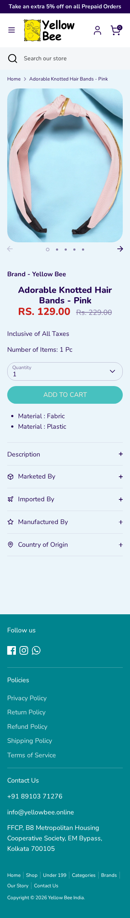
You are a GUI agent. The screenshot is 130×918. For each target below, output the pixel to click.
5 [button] (83, 249)
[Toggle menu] (11, 30)
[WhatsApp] (36, 650)
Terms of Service (31, 755)
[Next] (120, 249)
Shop (32, 875)
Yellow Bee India (66, 897)
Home (14, 78)
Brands (109, 875)
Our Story (18, 885)
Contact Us (46, 885)
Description (23, 454)
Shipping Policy (29, 740)
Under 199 (54, 875)
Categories (84, 875)
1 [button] (47, 249)
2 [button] (57, 249)
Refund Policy (27, 726)
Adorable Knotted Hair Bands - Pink (68, 78)
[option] (65, 165)
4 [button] (74, 249)
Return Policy (26, 712)
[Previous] (10, 249)
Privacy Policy (27, 698)
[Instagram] (24, 650)
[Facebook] (11, 650)
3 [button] (66, 249)
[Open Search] (11, 58)
